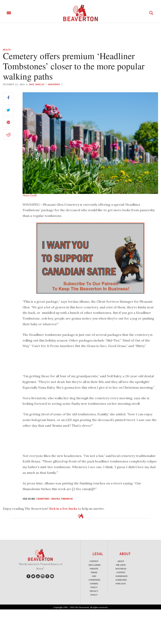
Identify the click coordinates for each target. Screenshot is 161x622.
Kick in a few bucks (63, 509)
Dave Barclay (37, 84)
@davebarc (54, 84)
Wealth (7, 49)
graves (55, 498)
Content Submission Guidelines (121, 576)
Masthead (120, 569)
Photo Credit (30, 195)
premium (67, 498)
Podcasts (121, 584)
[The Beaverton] (80, 13)
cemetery (42, 498)
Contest (94, 561)
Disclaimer (95, 565)
